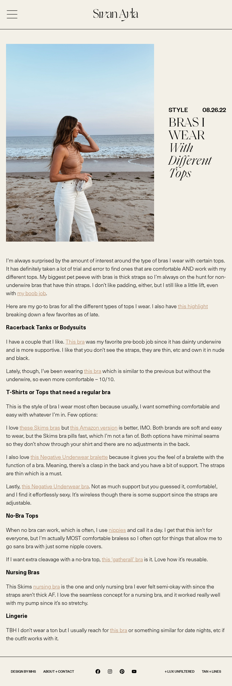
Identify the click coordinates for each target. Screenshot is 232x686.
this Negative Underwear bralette (69, 457)
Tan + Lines (211, 671)
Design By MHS (23, 671)
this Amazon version (94, 427)
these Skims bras (40, 427)
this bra (92, 371)
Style (178, 110)
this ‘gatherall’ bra (122, 559)
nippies (117, 530)
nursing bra (46, 586)
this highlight (193, 306)
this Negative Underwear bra (55, 486)
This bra (75, 341)
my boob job (31, 293)
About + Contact (58, 671)
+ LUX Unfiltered (180, 671)
